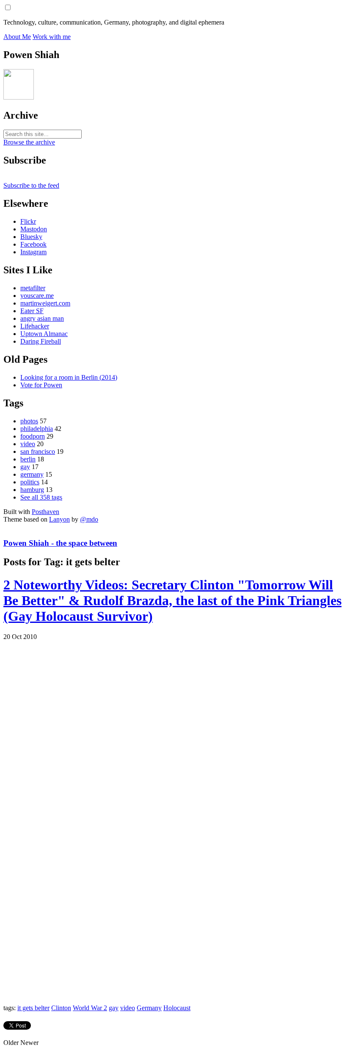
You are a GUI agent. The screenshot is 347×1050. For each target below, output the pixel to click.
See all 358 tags (41, 497)
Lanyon (59, 519)
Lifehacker (34, 326)
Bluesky (31, 236)
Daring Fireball (40, 341)
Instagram (33, 252)
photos (29, 421)
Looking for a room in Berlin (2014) (68, 377)
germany (32, 474)
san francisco (37, 451)
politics (29, 482)
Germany (149, 1007)
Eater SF (32, 310)
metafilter (32, 288)
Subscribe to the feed (31, 185)
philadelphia (36, 428)
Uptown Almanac (44, 333)
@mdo (89, 519)
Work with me (52, 36)
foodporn (32, 436)
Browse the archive (29, 142)
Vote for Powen (41, 385)
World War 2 (90, 1007)
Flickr (28, 221)
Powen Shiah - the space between (60, 543)
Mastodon (33, 229)
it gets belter (33, 1007)
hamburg (32, 489)
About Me (17, 36)
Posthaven (45, 511)
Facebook (33, 244)
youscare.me (37, 295)
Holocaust (176, 1007)
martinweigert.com (45, 303)
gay (25, 466)
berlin (28, 459)
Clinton (61, 1007)
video (27, 443)
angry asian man (42, 318)
